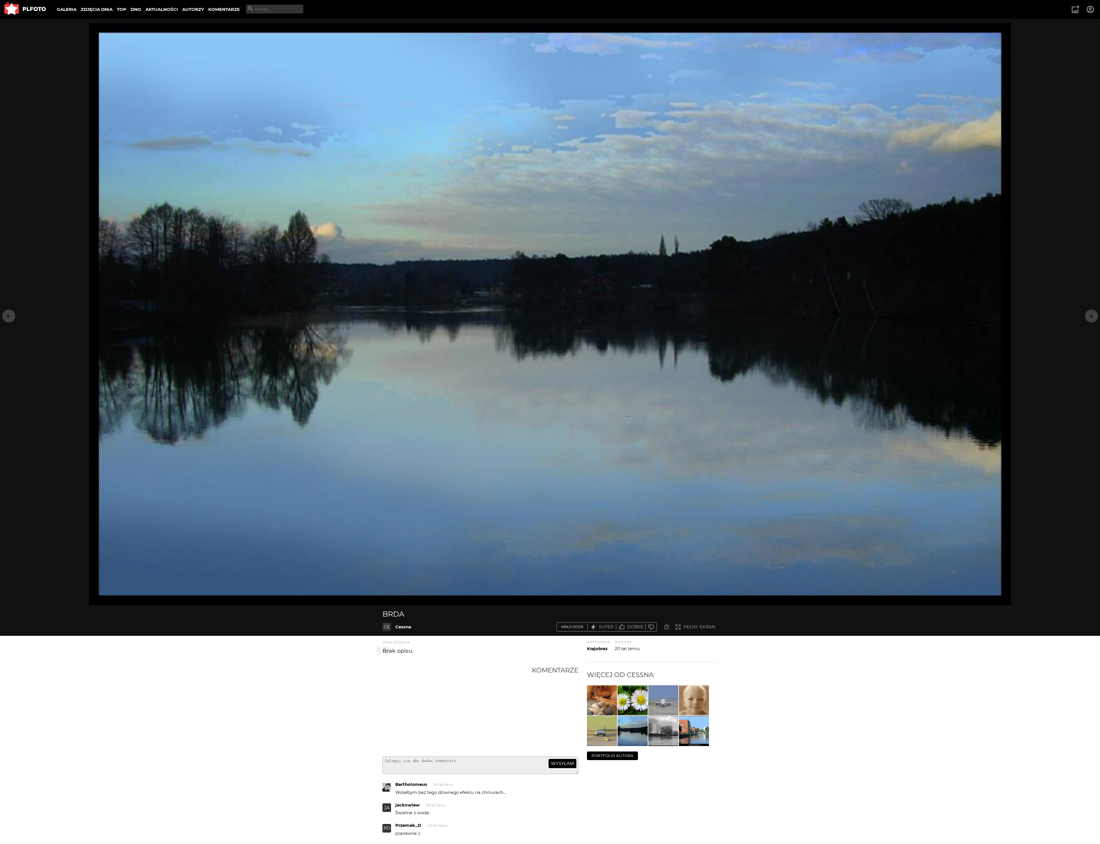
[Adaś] (694, 700)
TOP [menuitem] (121, 9)
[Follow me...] (602, 731)
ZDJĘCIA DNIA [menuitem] (97, 9)
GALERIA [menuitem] (66, 9)
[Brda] (633, 731)
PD (387, 828)
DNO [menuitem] (136, 9)
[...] (694, 731)
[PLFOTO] (25, 9)
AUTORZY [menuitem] (193, 9)
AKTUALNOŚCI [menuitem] (162, 9)
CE (387, 626)
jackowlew (407, 805)
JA (387, 807)
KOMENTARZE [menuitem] (224, 9)
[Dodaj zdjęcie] (1075, 9)
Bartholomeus (411, 784)
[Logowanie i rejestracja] (1090, 9)
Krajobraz (597, 648)
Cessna (403, 626)
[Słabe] (651, 627)
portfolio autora (612, 755)
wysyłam (562, 763)
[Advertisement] (457, 709)
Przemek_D (408, 825)
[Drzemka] (602, 700)
